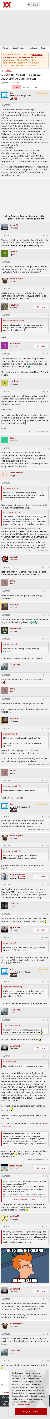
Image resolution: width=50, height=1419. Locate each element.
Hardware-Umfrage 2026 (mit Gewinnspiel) (22, 56)
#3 (48, 262)
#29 (47, 1334)
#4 (48, 288)
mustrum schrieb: (10, 786)
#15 (47, 699)
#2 (48, 235)
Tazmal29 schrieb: (10, 1025)
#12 (47, 615)
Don (5, 82)
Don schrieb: (8, 943)
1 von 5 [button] (16, 87)
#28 (47, 1299)
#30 (47, 1360)
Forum (5, 48)
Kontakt (5, 1401)
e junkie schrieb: (9, 488)
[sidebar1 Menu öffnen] (44, 4)
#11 (47, 591)
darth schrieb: (9, 644)
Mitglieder (32, 48)
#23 (47, 981)
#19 (47, 846)
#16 (47, 728)
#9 (48, 483)
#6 (48, 354)
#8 (48, 448)
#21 (47, 914)
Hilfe (4, 1404)
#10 (47, 567)
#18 (47, 816)
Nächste (26, 87)
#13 (47, 639)
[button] (9, 48)
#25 (47, 1056)
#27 (47, 1226)
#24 (47, 1020)
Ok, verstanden (31, 1411)
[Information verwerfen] (46, 54)
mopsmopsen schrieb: (12, 320)
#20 (47, 884)
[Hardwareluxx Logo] (7, 5)
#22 (47, 938)
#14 (47, 675)
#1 (48, 105)
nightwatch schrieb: (11, 986)
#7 (48, 391)
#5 (48, 315)
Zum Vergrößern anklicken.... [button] (25, 1199)
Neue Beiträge (18, 48)
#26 (47, 1176)
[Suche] (29, 5)
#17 (47, 781)
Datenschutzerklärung (21, 1404)
